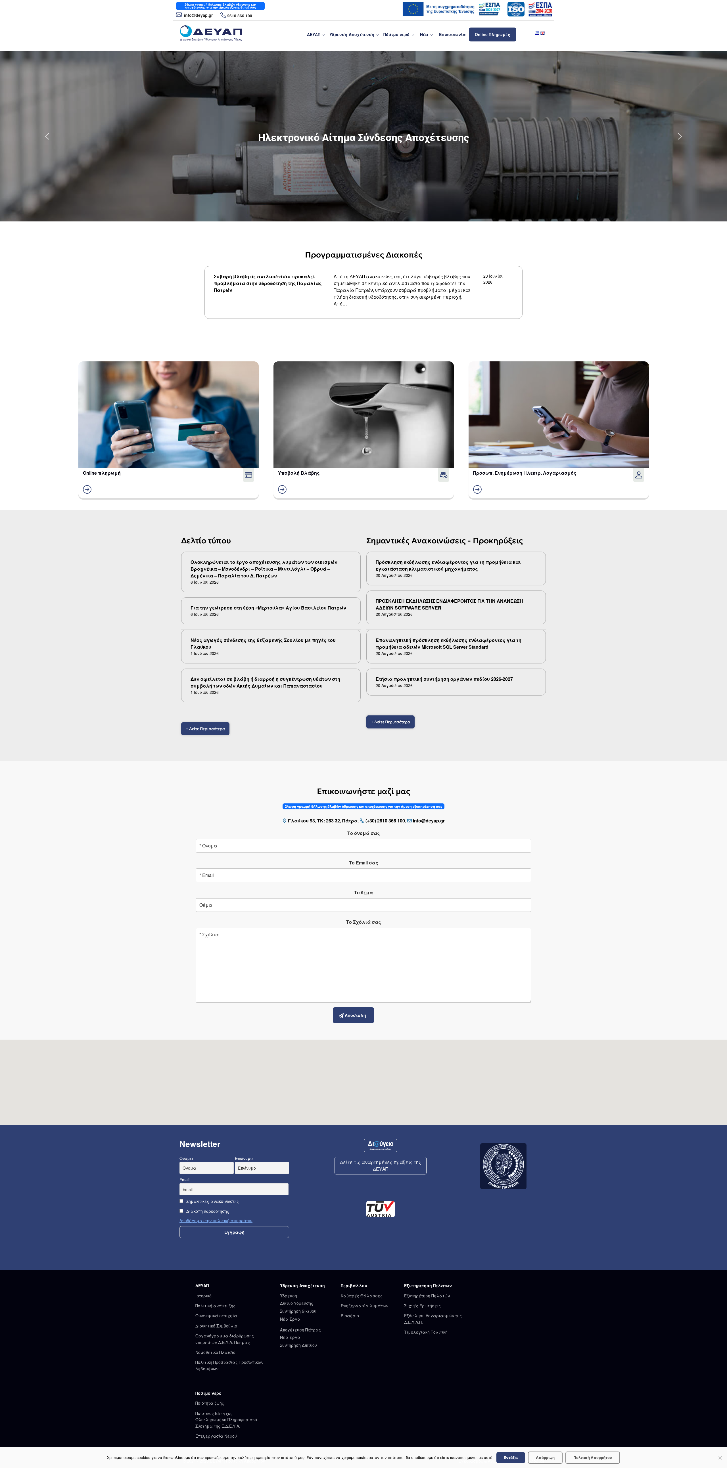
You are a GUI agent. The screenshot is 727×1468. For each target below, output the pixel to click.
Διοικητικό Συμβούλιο (216, 1326)
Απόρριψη (545, 1457)
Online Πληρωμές (492, 34)
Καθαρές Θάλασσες (362, 1296)
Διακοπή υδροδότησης (207, 1211)
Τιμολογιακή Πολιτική (426, 1332)
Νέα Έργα (290, 1319)
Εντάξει (511, 1457)
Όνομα (186, 1158)
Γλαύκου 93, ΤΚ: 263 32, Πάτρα (323, 820)
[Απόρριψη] (720, 1458)
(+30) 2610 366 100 (385, 820)
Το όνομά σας (363, 833)
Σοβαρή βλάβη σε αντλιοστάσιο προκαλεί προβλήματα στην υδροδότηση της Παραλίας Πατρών (268, 283)
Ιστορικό (203, 1296)
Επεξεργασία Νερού (216, 1436)
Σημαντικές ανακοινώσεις (212, 1201)
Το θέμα (363, 892)
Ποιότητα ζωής (209, 1403)
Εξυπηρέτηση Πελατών (427, 1296)
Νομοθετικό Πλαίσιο (215, 1352)
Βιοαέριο (350, 1315)
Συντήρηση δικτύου (298, 1311)
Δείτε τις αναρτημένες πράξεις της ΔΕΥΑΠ (380, 1165)
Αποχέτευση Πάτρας (300, 1330)
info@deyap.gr (198, 15)
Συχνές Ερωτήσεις (422, 1305)
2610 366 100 (239, 15)
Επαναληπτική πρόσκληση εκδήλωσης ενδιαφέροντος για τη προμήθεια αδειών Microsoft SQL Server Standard (448, 643)
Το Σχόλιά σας (363, 922)
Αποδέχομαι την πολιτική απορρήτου (215, 1220)
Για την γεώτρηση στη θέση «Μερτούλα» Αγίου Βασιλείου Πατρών (268, 607)
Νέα (424, 34)
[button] (47, 136)
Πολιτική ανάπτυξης (215, 1305)
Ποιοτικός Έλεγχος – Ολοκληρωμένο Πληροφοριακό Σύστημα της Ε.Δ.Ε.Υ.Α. (226, 1419)
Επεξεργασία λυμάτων (364, 1305)
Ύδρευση (288, 1296)
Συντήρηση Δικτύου (298, 1345)
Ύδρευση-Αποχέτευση (351, 34)
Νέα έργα (290, 1337)
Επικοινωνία (452, 34)
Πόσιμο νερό (396, 34)
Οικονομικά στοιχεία (216, 1315)
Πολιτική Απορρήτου (592, 1457)
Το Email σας (363, 862)
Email (184, 1179)
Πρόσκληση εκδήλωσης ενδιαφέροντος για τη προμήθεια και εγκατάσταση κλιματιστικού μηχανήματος (448, 565)
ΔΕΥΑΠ (313, 34)
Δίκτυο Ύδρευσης (296, 1303)
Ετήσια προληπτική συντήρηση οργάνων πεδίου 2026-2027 (444, 679)
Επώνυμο (244, 1158)
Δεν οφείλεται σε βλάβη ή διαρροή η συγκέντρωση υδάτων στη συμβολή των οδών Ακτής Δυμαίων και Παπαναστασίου (265, 682)
